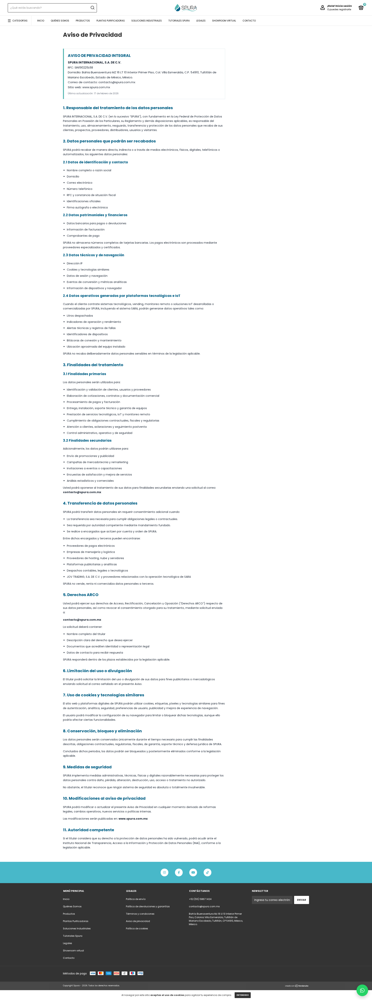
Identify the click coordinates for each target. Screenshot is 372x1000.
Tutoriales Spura (179, 20)
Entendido (243, 995)
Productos (83, 20)
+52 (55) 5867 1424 (200, 899)
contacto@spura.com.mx (204, 906)
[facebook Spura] (179, 872)
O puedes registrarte (339, 9)
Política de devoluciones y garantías (148, 906)
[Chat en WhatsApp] (362, 990)
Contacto (249, 20)
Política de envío (136, 899)
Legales (201, 20)
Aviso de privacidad (138, 921)
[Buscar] (92, 7)
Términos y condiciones (140, 913)
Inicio (40, 20)
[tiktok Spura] (207, 872)
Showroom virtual (224, 20)
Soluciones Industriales (146, 20)
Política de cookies (137, 928)
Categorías (20, 20)
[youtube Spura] (193, 872)
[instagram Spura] (164, 872)
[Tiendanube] (297, 986)
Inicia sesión (343, 6)
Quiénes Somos (60, 20)
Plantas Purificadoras (110, 20)
